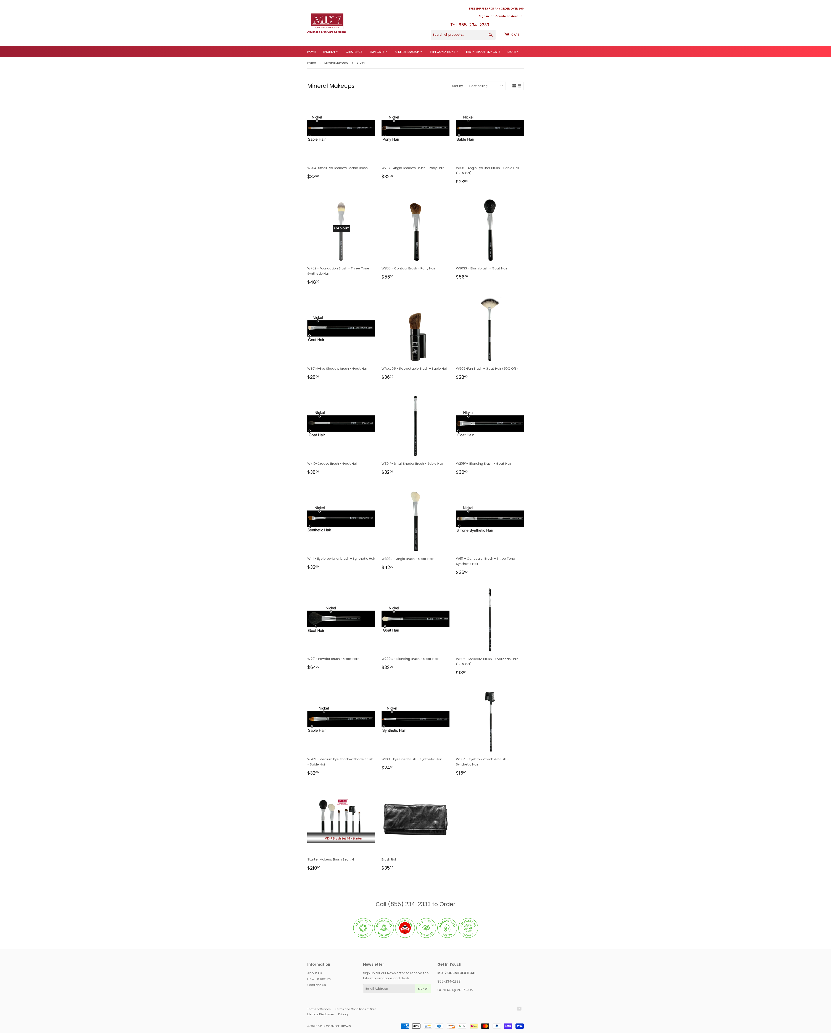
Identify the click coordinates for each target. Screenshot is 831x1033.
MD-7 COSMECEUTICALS (334, 1026)
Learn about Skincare (483, 52)
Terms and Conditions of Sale (355, 1009)
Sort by (457, 86)
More (511, 52)
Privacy (343, 1014)
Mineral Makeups (336, 63)
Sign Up (423, 989)
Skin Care (377, 52)
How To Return (319, 979)
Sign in (484, 16)
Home (311, 52)
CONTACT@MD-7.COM (455, 990)
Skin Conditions (443, 52)
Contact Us (316, 985)
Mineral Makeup (407, 52)
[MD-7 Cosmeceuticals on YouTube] (519, 1009)
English (329, 52)
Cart (515, 34)
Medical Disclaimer (320, 1014)
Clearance (354, 52)
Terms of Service (319, 1009)
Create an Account (509, 16)
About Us (314, 973)
